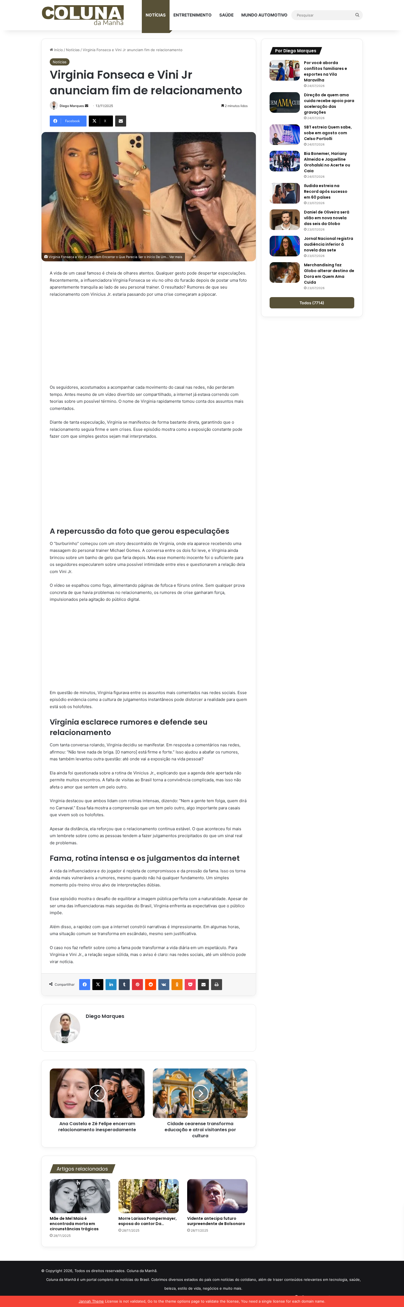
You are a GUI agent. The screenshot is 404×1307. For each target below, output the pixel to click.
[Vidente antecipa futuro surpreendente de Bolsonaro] (217, 1196)
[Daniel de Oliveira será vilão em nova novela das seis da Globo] (285, 219)
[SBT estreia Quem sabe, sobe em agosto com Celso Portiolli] (285, 134)
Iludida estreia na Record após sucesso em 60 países (325, 191)
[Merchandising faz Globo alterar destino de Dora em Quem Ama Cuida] (285, 272)
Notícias (156, 15)
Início (58, 50)
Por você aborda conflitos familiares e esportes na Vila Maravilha (325, 71)
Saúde (226, 15)
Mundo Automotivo (264, 15)
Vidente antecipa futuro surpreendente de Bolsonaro (216, 1221)
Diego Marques (72, 106)
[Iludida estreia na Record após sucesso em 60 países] (285, 193)
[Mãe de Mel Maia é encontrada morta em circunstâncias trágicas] (80, 1196)
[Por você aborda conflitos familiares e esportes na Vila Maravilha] (285, 70)
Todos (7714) (312, 302)
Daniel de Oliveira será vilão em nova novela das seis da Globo (326, 217)
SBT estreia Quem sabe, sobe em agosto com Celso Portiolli (328, 132)
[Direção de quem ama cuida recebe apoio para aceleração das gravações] (285, 102)
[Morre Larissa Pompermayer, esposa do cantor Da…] (148, 1196)
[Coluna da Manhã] (82, 15)
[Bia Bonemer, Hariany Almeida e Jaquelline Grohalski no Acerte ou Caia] (285, 161)
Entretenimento (192, 15)
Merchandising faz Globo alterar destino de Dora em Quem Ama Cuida (329, 273)
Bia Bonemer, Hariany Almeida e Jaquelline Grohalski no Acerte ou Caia (327, 162)
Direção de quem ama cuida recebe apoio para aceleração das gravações (329, 103)
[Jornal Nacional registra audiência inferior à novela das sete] (285, 246)
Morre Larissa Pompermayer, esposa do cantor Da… (147, 1221)
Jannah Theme (91, 1301)
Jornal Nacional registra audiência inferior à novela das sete (328, 244)
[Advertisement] (149, 343)
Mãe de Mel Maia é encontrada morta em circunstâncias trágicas (74, 1224)
